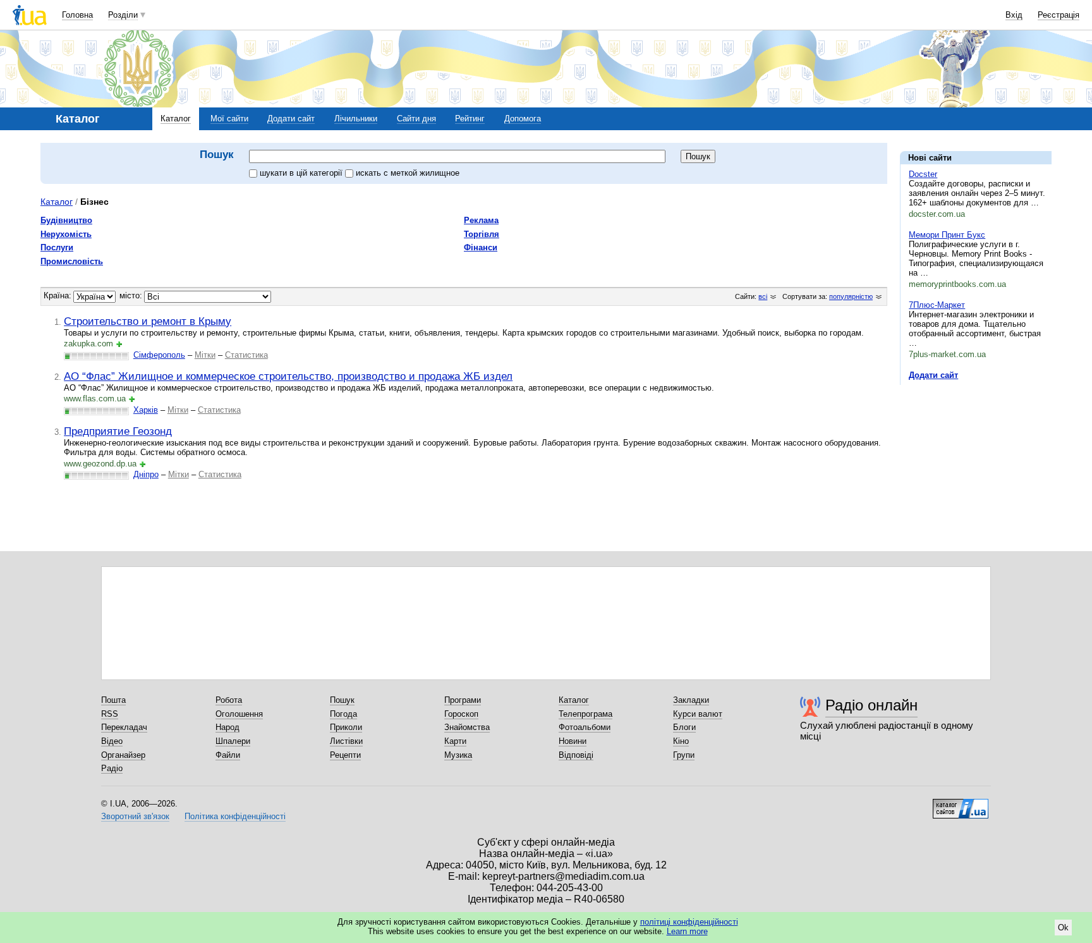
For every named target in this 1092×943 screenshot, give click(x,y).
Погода (343, 714)
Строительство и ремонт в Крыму (147, 321)
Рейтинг (470, 118)
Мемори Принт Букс (947, 235)
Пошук (342, 700)
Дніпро (146, 474)
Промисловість (71, 261)
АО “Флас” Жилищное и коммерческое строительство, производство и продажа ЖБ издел (288, 376)
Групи (684, 755)
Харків (145, 410)
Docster (923, 174)
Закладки (691, 700)
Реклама (481, 220)
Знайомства (467, 727)
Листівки (346, 741)
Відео (112, 741)
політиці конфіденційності (689, 922)
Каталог (176, 118)
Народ (227, 727)
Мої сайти (229, 118)
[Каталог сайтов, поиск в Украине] (960, 804)
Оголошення (239, 714)
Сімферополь (159, 355)
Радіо (112, 768)
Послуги (56, 247)
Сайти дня (416, 118)
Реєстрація (1058, 15)
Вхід (1013, 15)
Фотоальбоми (584, 727)
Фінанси (480, 247)
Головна (77, 15)
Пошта (113, 700)
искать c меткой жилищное (407, 173)
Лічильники (355, 118)
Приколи (346, 727)
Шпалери (232, 741)
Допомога (522, 118)
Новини (572, 741)
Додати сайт (291, 118)
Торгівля (481, 234)
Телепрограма (585, 714)
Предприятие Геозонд (118, 431)
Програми (462, 700)
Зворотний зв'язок (135, 816)
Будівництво (66, 220)
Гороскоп (461, 714)
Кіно (681, 741)
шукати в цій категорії (302, 173)
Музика (458, 755)
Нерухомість (66, 234)
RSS (109, 714)
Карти (455, 741)
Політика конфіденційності (235, 816)
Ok (1063, 927)
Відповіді (576, 755)
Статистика (246, 355)
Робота (228, 700)
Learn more (687, 931)
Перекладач (124, 727)
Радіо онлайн (871, 705)
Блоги (684, 727)
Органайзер (123, 755)
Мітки (205, 355)
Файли (227, 755)
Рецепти (345, 755)
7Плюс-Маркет (937, 305)
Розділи (123, 15)
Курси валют (697, 714)
